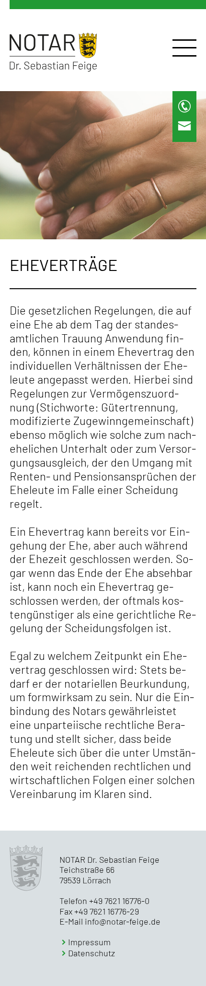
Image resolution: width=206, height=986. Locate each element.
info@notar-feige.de (122, 921)
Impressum (89, 942)
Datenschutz (91, 953)
